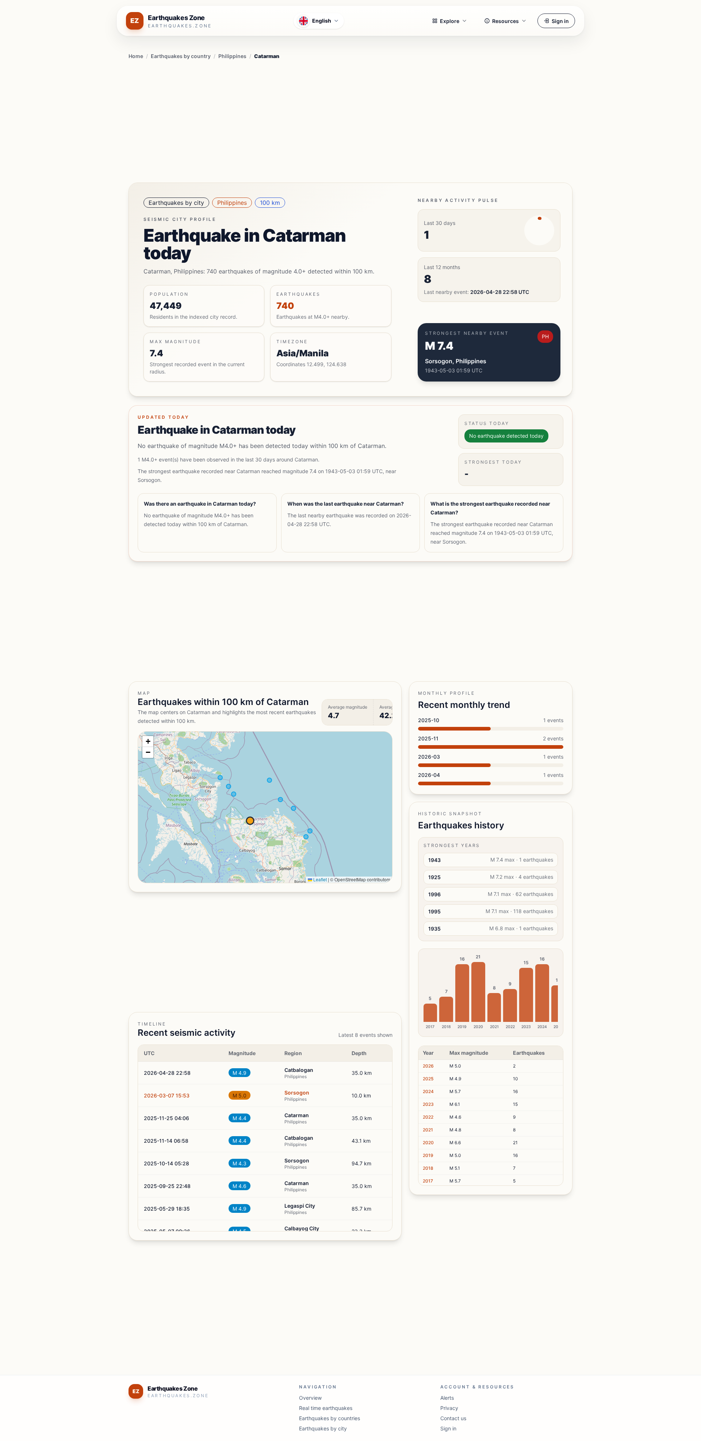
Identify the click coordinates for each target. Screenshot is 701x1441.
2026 (428, 1066)
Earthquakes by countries (329, 1418)
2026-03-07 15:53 (166, 1095)
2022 (428, 1117)
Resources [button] (505, 21)
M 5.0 (239, 1095)
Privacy (449, 1408)
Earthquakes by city (176, 202)
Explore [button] (449, 21)
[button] (147, 741)
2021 (428, 1130)
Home (136, 56)
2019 (428, 1155)
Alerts (447, 1398)
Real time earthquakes (325, 1408)
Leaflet (319, 879)
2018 (428, 1168)
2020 (428, 1142)
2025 (428, 1078)
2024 (428, 1091)
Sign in (560, 21)
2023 (428, 1104)
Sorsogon (296, 1092)
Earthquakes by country (181, 56)
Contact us (453, 1418)
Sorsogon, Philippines (455, 361)
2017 (428, 1181)
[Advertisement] (350, 120)
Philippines (232, 56)
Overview (310, 1398)
